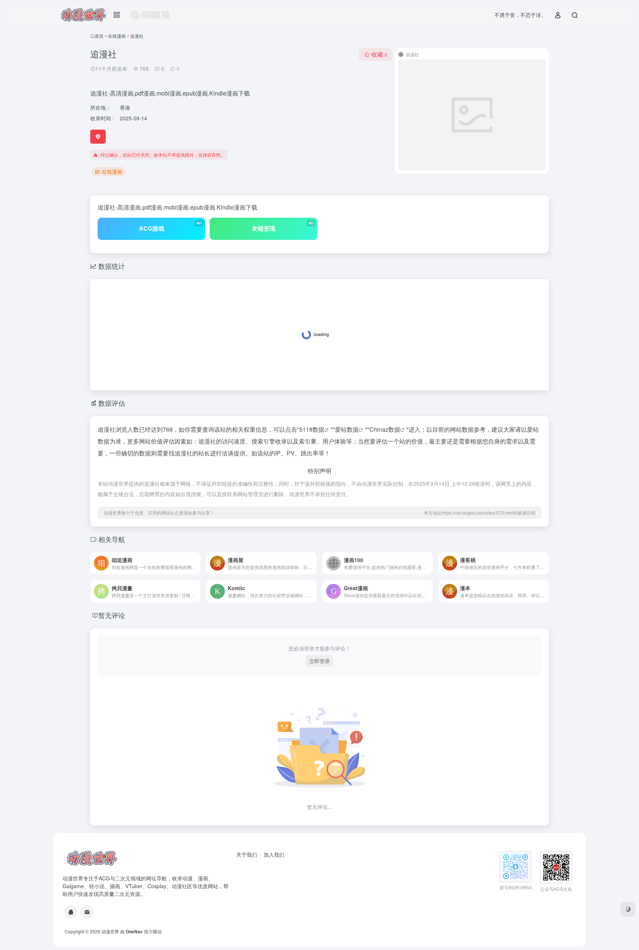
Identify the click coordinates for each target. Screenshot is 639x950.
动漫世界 (110, 931)
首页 (99, 36)
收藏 (379, 54)
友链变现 (283, 226)
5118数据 (311, 429)
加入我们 (274, 854)
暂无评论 (111, 615)
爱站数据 (347, 429)
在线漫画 (117, 36)
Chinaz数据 (384, 429)
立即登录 (319, 661)
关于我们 (246, 854)
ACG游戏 (170, 226)
